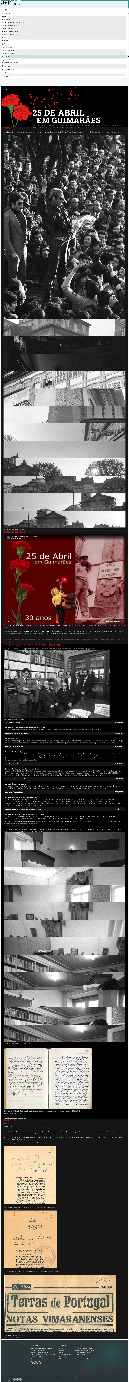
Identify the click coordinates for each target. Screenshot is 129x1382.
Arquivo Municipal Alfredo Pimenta (14, 1377)
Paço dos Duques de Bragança (83, 1358)
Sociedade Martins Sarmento (83, 1352)
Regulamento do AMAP (52, 1377)
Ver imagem (22, 1118)
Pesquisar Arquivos (64, 1356)
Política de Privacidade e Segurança (68, 1377)
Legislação (62, 1350)
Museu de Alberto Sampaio (82, 1356)
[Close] (19, 4)
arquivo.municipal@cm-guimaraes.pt (45, 1354)
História (61, 1348)
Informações (67, 78)
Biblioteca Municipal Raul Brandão (84, 1350)
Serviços (61, 1352)
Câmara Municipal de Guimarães (84, 1348)
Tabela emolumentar (65, 1354)
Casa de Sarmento (80, 1354)
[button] (67, 89)
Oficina (77, 1360)
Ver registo (11, 1118)
